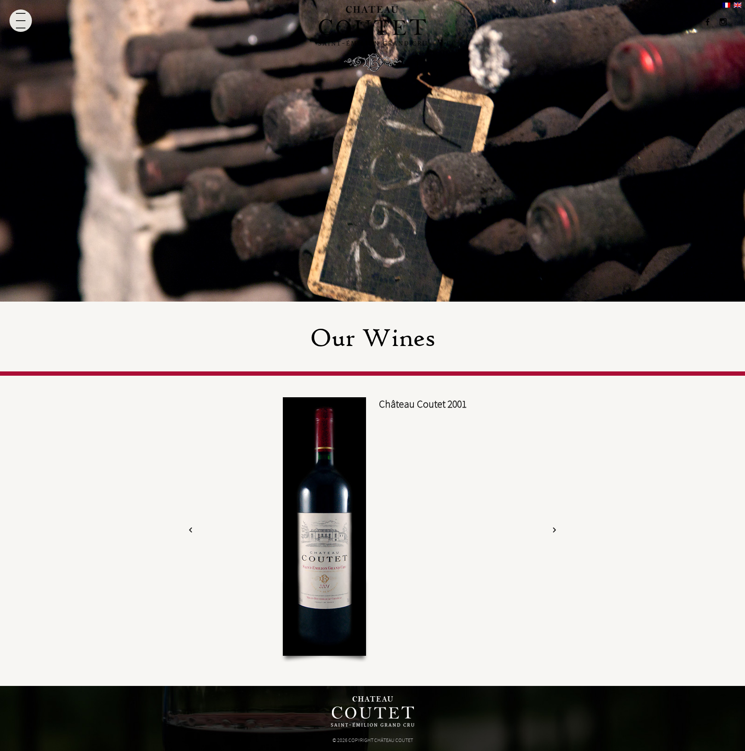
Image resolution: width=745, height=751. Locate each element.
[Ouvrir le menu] (20, 20)
